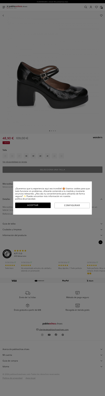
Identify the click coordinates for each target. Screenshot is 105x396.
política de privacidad (25, 198)
